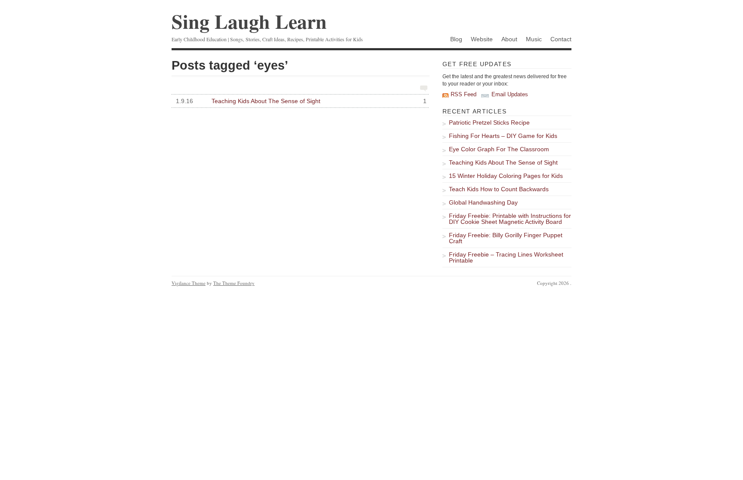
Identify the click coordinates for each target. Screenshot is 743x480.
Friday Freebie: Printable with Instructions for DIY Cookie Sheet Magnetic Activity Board (510, 219)
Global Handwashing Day (483, 202)
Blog (456, 39)
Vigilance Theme (189, 283)
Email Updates (509, 95)
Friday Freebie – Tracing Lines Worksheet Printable (506, 257)
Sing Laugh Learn (249, 21)
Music (534, 39)
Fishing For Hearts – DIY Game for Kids (503, 136)
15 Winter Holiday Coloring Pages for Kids (506, 176)
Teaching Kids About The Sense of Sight (301, 101)
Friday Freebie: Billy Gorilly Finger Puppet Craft (505, 238)
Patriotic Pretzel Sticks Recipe (489, 122)
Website (482, 39)
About (509, 39)
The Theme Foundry (234, 283)
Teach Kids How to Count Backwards (499, 189)
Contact (560, 39)
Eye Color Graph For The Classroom (499, 149)
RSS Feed (463, 95)
